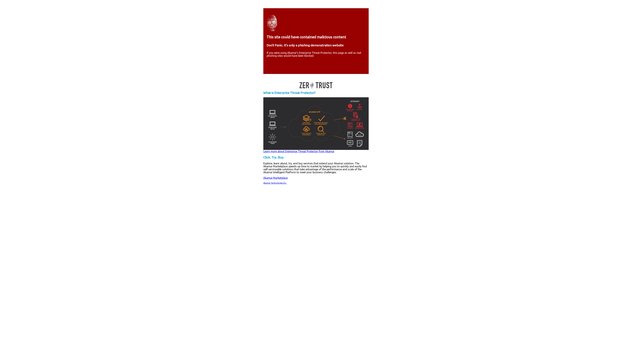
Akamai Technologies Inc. (275, 183)
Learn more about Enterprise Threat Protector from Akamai (298, 151)
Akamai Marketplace (275, 177)
